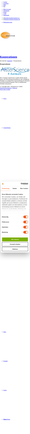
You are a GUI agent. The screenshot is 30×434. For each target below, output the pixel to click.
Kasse (4, 12)
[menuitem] (16, 9)
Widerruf (14, 88)
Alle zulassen (15, 239)
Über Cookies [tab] (24, 188)
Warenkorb (6, 10)
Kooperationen (8, 56)
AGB (4, 13)
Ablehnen (15, 249)
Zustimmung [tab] (5, 188)
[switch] (25, 222)
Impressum (6, 15)
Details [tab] (15, 188)
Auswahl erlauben (15, 244)
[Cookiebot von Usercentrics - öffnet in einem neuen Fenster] (21, 184)
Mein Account (7, 9)
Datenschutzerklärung (6, 88)
